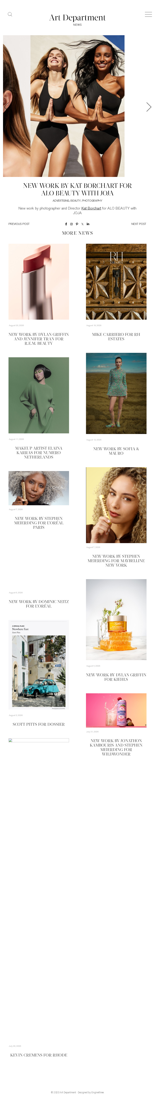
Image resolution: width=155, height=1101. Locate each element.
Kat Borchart (91, 209)
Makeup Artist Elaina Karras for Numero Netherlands (38, 453)
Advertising (61, 200)
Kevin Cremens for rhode (38, 1055)
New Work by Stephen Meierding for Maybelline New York (116, 561)
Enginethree (97, 1092)
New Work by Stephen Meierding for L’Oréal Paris (38, 523)
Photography (92, 200)
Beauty (75, 200)
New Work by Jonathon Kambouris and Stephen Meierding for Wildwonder (116, 747)
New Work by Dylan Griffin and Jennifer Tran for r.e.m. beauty (38, 339)
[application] (116, 505)
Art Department (68, 1092)
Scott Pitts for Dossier (39, 725)
